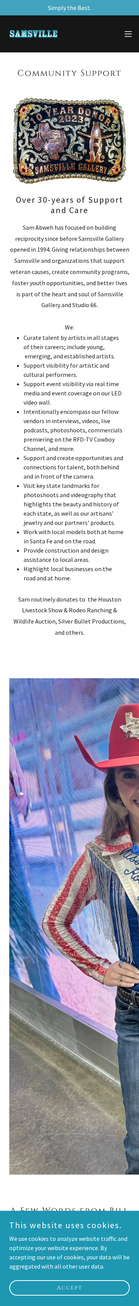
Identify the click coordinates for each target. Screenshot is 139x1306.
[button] (128, 34)
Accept (69, 1287)
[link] (33, 33)
